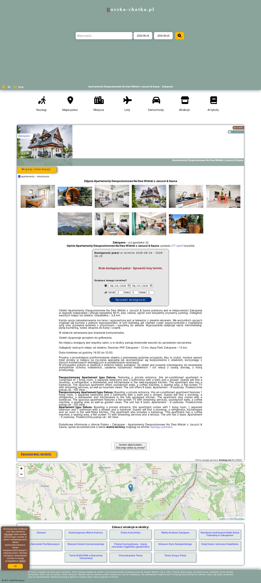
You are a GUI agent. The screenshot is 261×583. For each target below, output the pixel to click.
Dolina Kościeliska (130, 532)
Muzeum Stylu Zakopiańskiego (175, 544)
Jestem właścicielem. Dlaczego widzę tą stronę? (130, 446)
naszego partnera (161, 426)
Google (8, 534)
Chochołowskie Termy (131, 555)
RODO (22, 561)
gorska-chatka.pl (131, 9)
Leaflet (222, 518)
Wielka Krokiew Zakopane (175, 532)
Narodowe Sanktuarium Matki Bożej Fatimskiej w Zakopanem (220, 534)
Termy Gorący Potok (175, 555)
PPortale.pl (19, 580)
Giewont (41, 532)
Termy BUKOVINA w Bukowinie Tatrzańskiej (86, 557)
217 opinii (177, 245)
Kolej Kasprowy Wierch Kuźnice (86, 532)
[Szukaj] (179, 36)
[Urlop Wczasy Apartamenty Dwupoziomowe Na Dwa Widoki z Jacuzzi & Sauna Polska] (38, 196)
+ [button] (21, 468)
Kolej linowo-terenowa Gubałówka (219, 544)
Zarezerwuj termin (36, 454)
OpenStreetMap (236, 518)
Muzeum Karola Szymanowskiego (86, 544)
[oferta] (19, 176)
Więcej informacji (36, 169)
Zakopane (24, 135)
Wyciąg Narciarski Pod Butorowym (41, 544)
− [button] (21, 474)
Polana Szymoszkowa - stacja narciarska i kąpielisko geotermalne (130, 545)
